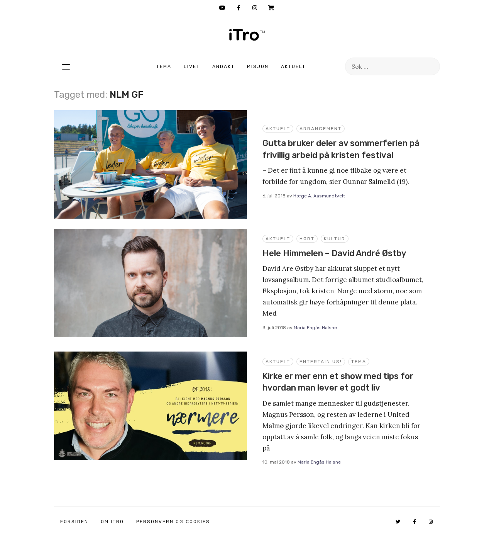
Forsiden (74, 521)
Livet (192, 66)
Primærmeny (66, 66)
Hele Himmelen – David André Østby (334, 253)
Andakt (223, 66)
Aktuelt (293, 66)
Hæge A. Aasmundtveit (319, 196)
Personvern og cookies (173, 521)
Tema (163, 66)
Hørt (307, 238)
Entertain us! (320, 361)
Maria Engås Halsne (315, 327)
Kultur (334, 238)
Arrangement (320, 128)
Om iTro (112, 521)
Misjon (258, 66)
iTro (247, 34)
